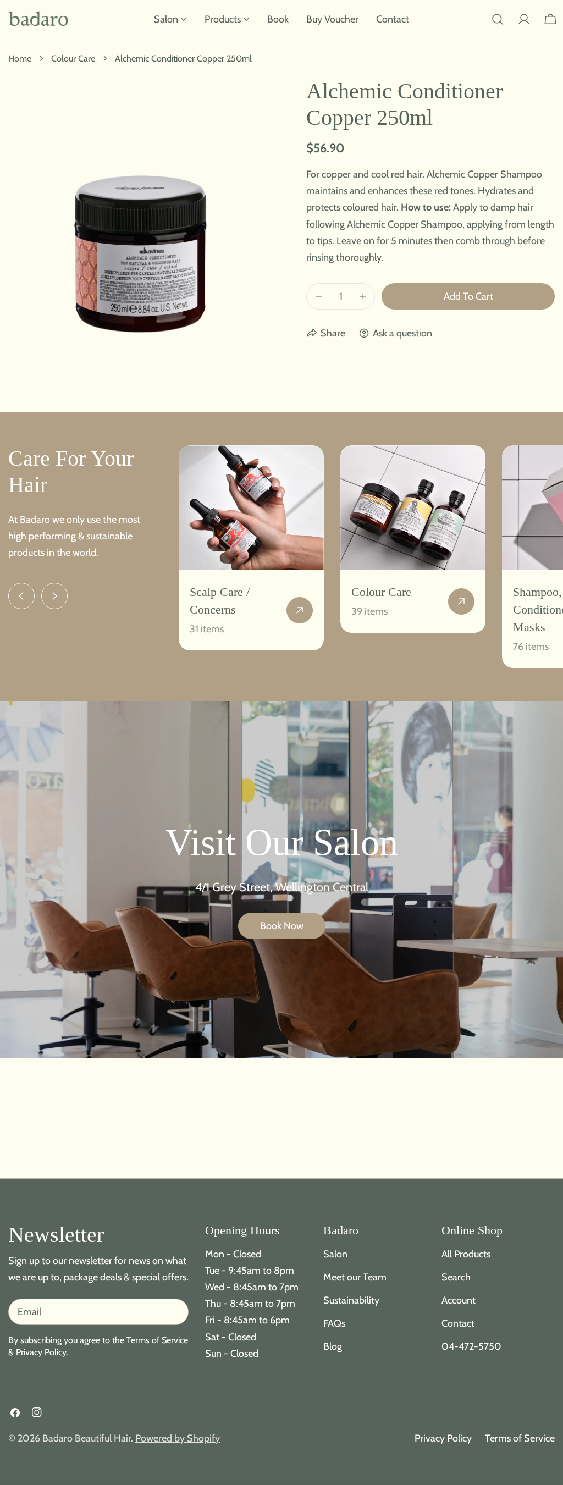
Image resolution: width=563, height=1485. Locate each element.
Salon (335, 1254)
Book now (281, 926)
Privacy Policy (443, 1438)
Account (458, 1300)
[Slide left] (21, 596)
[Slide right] (54, 596)
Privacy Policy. (42, 1351)
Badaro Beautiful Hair (86, 1438)
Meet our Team (355, 1277)
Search (456, 1277)
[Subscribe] (175, 1311)
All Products (465, 1254)
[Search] (498, 19)
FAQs (334, 1323)
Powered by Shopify (177, 1438)
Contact (457, 1323)
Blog (332, 1346)
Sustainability (351, 1300)
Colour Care (73, 58)
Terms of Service (157, 1339)
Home (19, 58)
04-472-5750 (471, 1346)
